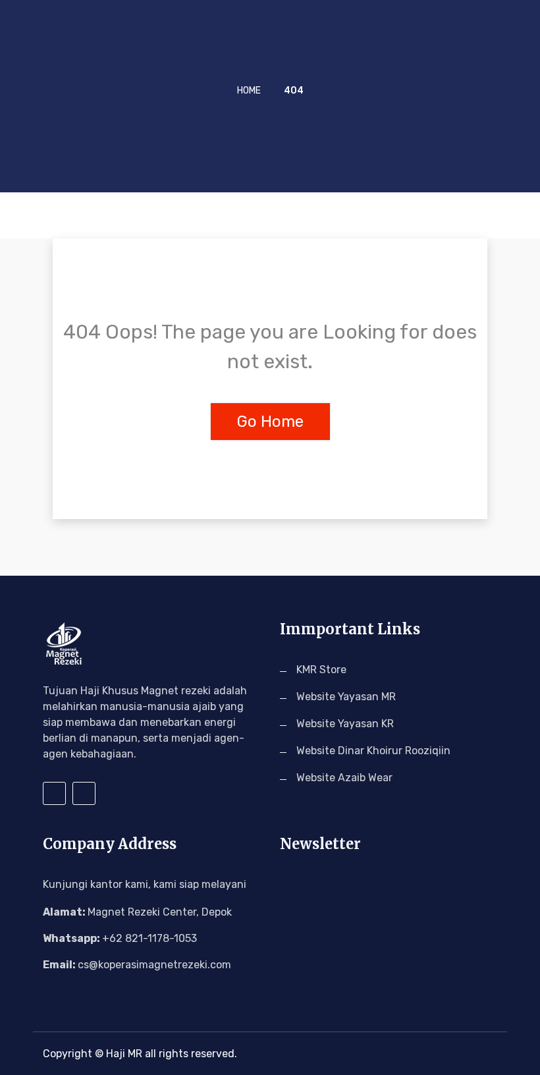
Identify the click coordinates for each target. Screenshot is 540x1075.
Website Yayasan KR (345, 723)
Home (249, 90)
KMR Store (321, 669)
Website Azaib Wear (344, 777)
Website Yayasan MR (346, 696)
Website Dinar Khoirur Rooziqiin (373, 750)
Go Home (270, 421)
